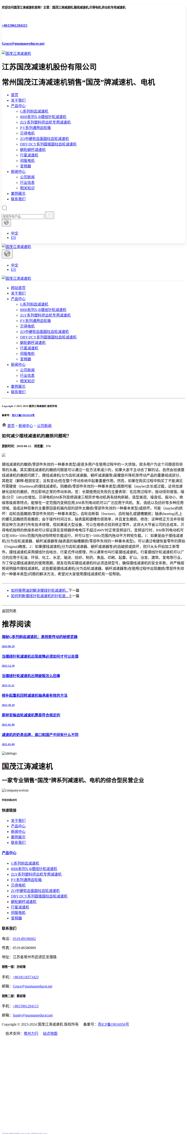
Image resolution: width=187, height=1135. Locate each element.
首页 (14, 95)
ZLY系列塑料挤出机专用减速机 (45, 122)
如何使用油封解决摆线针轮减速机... (39, 590)
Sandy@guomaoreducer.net (33, 1015)
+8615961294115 (26, 1006)
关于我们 (18, 100)
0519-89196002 (24, 939)
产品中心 (18, 106)
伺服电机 (27, 161)
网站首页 (18, 288)
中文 (14, 233)
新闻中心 (18, 172)
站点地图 (50, 1033)
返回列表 (9, 611)
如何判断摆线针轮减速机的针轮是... (39, 596)
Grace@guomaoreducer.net (32, 986)
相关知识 (27, 188)
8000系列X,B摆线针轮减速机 (43, 117)
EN (13, 238)
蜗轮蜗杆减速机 (33, 150)
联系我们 (18, 199)
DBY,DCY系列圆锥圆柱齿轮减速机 (48, 144)
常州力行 (31, 1033)
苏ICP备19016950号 (23, 415)
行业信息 (27, 183)
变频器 (25, 166)
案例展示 (18, 193)
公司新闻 (27, 177)
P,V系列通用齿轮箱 (35, 128)
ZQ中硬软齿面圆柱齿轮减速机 (44, 139)
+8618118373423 (26, 977)
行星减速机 (29, 155)
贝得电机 (27, 133)
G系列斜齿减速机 (34, 111)
